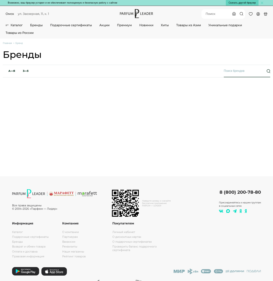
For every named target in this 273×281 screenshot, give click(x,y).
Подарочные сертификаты (71, 25)
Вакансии (68, 241)
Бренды (36, 25)
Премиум (124, 25)
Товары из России (20, 33)
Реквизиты (69, 246)
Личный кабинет (123, 232)
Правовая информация (28, 256)
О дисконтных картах (126, 237)
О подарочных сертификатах (132, 241)
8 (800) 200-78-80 (240, 192)
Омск (10, 14)
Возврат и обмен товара (29, 246)
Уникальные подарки (225, 25)
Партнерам (70, 237)
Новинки (146, 25)
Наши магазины (73, 251)
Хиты (165, 25)
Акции (104, 25)
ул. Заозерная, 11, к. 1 (33, 14)
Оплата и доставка (25, 251)
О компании (70, 232)
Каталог (17, 25)
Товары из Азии (188, 25)
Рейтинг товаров (74, 256)
